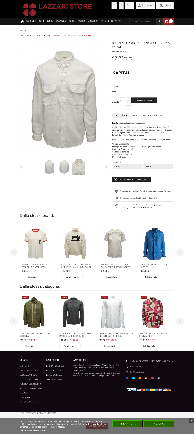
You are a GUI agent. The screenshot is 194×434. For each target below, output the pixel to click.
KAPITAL (24, 30)
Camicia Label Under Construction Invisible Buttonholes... (116, 335)
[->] (180, 252)
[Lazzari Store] (57, 9)
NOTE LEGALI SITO (28, 402)
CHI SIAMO (24, 366)
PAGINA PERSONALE (55, 366)
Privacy (23, 430)
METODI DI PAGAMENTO (31, 388)
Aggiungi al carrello (144, 100)
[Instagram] (158, 378)
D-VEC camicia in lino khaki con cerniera (34, 335)
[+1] (128, 99)
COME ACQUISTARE (28, 375)
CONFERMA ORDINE (55, 379)
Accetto (159, 423)
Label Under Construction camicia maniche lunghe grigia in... (76, 335)
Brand (135, 115)
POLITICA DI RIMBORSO (30, 384)
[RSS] (139, 378)
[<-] (14, 252)
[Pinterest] (152, 378)
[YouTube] (146, 378)
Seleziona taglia (32, 277)
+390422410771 (136, 367)
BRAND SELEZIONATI (29, 370)
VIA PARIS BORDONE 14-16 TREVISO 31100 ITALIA (151, 361)
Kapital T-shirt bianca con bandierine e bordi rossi (34, 266)
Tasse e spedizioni (152, 115)
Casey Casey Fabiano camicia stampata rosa (153, 335)
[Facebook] (127, 378)
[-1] (128, 104)
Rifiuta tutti (128, 423)
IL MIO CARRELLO (54, 375)
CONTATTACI (25, 397)
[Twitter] (133, 378)
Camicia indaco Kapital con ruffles (154, 266)
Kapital (115, 123)
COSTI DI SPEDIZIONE (29, 379)
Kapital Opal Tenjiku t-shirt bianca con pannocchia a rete (115, 266)
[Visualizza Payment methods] (150, 389)
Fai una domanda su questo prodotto (134, 179)
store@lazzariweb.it (137, 372)
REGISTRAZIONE (53, 370)
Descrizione (120, 115)
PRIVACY (24, 393)
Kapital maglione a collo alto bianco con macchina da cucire (76, 266)
